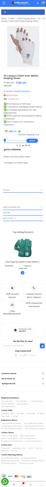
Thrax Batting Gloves (10, 458)
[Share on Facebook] (17, 145)
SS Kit (30, 448)
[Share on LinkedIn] (23, 145)
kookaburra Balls (8, 413)
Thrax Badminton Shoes (33, 423)
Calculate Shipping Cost (28, 134)
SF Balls (40, 413)
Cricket (11, 18)
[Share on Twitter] (20, 145)
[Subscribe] (42, 345)
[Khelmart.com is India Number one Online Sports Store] (21, 3)
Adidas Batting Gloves (10, 460)
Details (6, 190)
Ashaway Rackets (8, 406)
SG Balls (20, 413)
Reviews (6, 212)
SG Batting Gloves (28, 458)
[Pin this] (26, 145)
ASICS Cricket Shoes (9, 438)
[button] (22, 70)
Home (3, 18)
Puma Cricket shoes (33, 441)
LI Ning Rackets (36, 401)
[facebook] (15, 355)
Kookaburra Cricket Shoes (12, 441)
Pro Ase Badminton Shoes (12, 428)
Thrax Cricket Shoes (9, 435)
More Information (11, 207)
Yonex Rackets (7, 401)
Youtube (30, 355)
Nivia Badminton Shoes (34, 426)
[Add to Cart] (22, 273)
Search (38, 3)
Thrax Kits (5, 448)
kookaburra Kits (19, 448)
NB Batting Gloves (8, 463)
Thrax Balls (30, 413)
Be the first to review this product (17, 91)
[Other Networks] (29, 145)
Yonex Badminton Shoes (11, 423)
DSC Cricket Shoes (27, 438)
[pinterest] (25, 355)
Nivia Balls (5, 416)
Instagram (20, 355)
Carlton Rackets (7, 404)
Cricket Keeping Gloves (26, 18)
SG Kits (39, 448)
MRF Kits (5, 451)
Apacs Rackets (23, 404)
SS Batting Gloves (26, 463)
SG (39, 18)
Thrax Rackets (21, 401)
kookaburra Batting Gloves (33, 460)
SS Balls (15, 416)
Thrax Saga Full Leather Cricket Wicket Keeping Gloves (23, 262)
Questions (9, 218)
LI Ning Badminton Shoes (11, 426)
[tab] (23, 190)
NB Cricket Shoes (27, 435)
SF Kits (14, 451)
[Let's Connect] (5, 485)
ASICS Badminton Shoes (35, 428)
